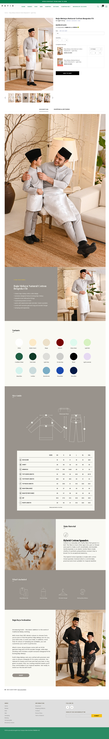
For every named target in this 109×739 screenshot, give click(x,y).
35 (89, 488)
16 (63, 460)
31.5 (76, 483)
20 (76, 469)
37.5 (64, 498)
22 (89, 469)
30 (76, 479)
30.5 (64, 483)
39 (57, 502)
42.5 (83, 502)
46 (83, 464)
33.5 (89, 483)
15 (57, 460)
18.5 (64, 469)
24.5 (76, 474)
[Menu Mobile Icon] (106, 7)
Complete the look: (61, 44)
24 (70, 474)
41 (70, 502)
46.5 (83, 498)
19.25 (70, 469)
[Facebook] (67, 707)
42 (70, 464)
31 (82, 479)
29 (63, 479)
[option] (29, 54)
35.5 (57, 498)
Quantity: (58, 38)
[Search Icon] (98, 6)
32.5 (83, 483)
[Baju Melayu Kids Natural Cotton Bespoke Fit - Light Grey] (60, 51)
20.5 (89, 460)
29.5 (70, 479)
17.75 (57, 469)
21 (82, 469)
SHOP (21, 675)
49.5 (89, 498)
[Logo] (8, 6)
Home (6, 13)
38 (57, 464)
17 (70, 460)
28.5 (57, 479)
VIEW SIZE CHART (63, 31)
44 (76, 464)
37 (63, 493)
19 (82, 460)
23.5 (64, 474)
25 (82, 474)
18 (76, 460)
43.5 (76, 498)
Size (61, 31)
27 (63, 488)
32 (89, 479)
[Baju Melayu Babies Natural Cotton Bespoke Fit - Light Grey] (60, 62)
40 (63, 464)
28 (70, 488)
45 (89, 493)
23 (57, 474)
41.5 (70, 498)
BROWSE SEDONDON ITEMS (73, 20)
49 (89, 464)
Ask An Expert (22, 689)
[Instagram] (71, 707)
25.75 (89, 474)
